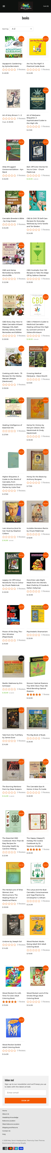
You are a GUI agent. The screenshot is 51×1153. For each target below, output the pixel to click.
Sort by (5, 29)
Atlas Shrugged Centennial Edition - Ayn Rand (12, 169)
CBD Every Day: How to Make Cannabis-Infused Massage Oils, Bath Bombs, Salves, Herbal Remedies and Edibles (12, 327)
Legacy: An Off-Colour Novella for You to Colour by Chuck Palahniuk (12, 582)
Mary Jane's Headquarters (17, 1140)
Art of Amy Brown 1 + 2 (12, 115)
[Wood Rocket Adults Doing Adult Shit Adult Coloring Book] (38, 925)
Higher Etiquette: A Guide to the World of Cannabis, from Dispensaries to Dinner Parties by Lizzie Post (12, 482)
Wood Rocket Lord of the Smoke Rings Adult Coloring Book (37, 995)
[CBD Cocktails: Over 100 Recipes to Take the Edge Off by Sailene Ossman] (38, 253)
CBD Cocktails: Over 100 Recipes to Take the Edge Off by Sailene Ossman (38, 273)
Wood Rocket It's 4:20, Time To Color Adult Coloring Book (11, 995)
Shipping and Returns (10, 1127)
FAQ (4, 1134)
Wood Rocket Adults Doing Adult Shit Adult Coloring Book (36, 944)
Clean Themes (39, 1140)
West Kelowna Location (10, 1124)
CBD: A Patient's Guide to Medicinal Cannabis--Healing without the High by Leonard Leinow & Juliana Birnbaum (38, 327)
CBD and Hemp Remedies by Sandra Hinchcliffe (11, 273)
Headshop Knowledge (10, 1117)
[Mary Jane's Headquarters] (25, 6)
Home (4, 1111)
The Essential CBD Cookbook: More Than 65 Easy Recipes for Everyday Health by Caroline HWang (13, 843)
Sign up (25, 1100)
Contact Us (6, 1131)
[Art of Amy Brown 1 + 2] (13, 99)
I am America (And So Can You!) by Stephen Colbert (11, 531)
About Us (5, 1114)
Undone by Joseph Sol (12, 941)
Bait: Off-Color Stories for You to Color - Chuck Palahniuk (37, 169)
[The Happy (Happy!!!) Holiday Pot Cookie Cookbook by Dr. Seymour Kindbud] (38, 821)
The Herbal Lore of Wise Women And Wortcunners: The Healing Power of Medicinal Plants (12, 895)
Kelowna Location (8, 1121)
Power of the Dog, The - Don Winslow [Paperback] (12, 634)
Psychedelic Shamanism (37, 632)
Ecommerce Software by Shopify (14, 1143)
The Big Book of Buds (36, 735)
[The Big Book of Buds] (38, 718)
